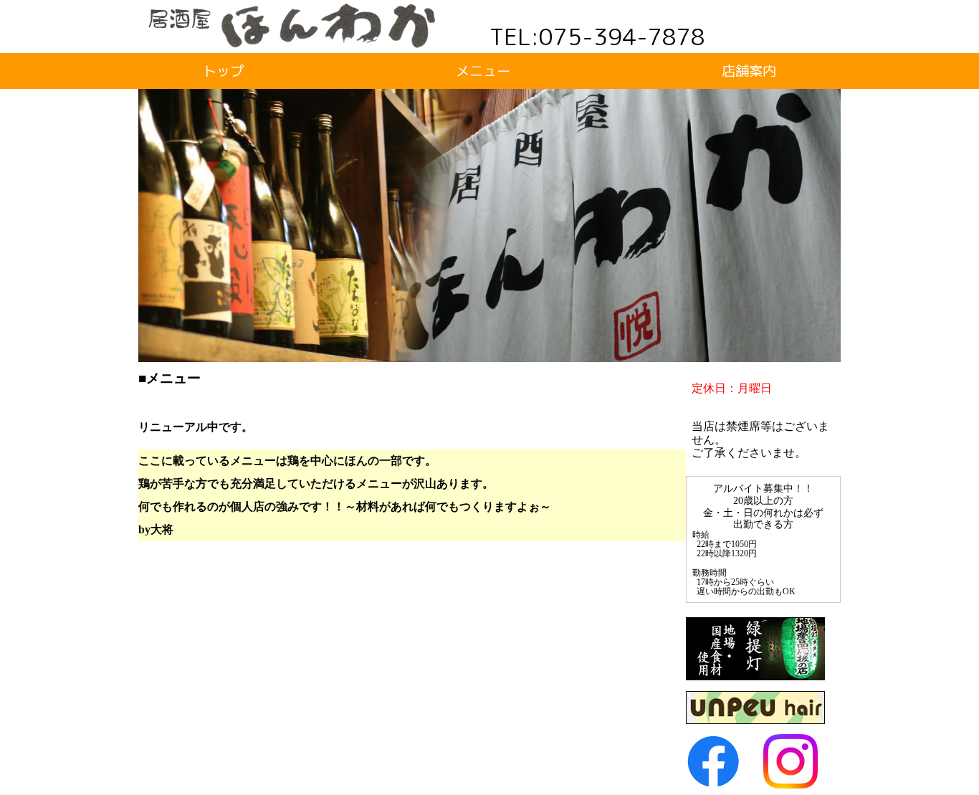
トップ (223, 70)
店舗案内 (749, 70)
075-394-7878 (622, 37)
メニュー (483, 70)
